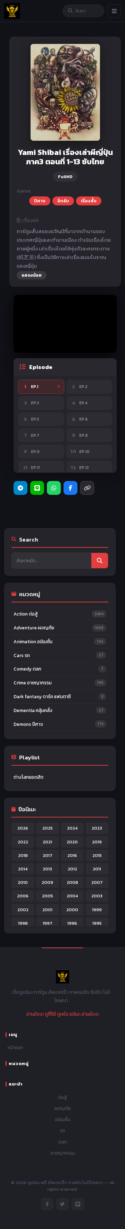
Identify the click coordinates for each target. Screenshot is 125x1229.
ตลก (62, 1141)
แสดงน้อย (32, 275)
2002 (22, 909)
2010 (23, 882)
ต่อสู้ (62, 1097)
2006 (22, 896)
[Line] (37, 488)
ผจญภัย (63, 1108)
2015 (97, 855)
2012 (72, 869)
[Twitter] (62, 1204)
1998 (23, 923)
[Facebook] (70, 488)
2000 (72, 909)
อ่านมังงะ (35, 1013)
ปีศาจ (39, 200)
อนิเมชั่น (62, 1119)
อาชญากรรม (62, 1152)
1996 (72, 923)
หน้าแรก (15, 1047)
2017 (47, 855)
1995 (97, 923)
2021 (47, 842)
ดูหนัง (62, 1013)
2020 (72, 842)
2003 (96, 896)
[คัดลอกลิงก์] (87, 488)
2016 (72, 855)
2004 (72, 896)
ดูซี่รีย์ (50, 1013)
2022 (23, 842)
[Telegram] (20, 488)
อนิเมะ (75, 1013)
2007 (97, 882)
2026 (22, 828)
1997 (47, 923)
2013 (47, 869)
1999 (97, 909)
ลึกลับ (63, 200)
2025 (47, 828)
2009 (47, 882)
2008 (72, 882)
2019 (97, 842)
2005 (47, 896)
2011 (97, 869)
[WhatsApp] (54, 488)
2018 (23, 855)
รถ (62, 1130)
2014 (22, 869)
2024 (72, 828)
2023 (97, 828)
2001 (47, 909)
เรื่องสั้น (89, 200)
